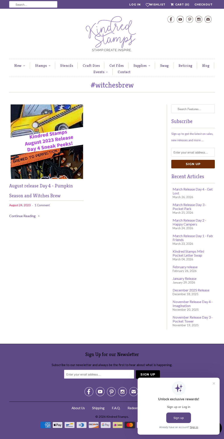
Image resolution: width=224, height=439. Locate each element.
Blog (206, 65)
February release (185, 267)
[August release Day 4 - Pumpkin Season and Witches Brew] (46, 177)
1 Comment (42, 205)
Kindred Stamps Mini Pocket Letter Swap (188, 253)
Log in (135, 4)
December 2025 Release (191, 290)
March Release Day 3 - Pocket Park (189, 207)
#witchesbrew (112, 85)
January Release (184, 278)
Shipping (98, 408)
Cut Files (116, 65)
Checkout (203, 4)
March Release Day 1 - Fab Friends (193, 238)
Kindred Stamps (117, 416)
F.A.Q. (116, 408)
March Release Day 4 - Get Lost (193, 191)
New (18, 65)
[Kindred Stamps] (112, 35)
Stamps (41, 65)
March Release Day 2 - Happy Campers (189, 222)
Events (98, 71)
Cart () (181, 4)
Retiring (185, 65)
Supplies (140, 65)
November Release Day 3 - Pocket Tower (193, 319)
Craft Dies (91, 65)
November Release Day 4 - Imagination (193, 304)
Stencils (66, 65)
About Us (78, 408)
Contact (124, 71)
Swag (164, 65)
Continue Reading (22, 216)
